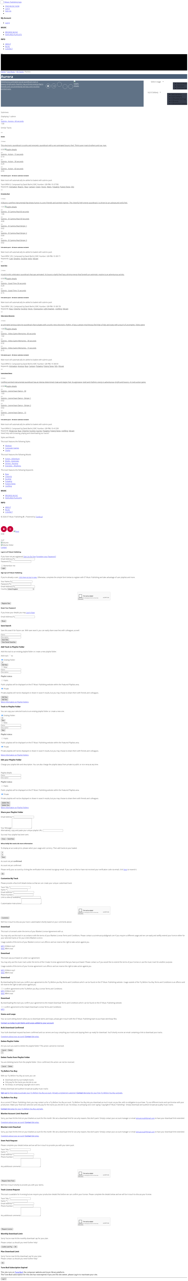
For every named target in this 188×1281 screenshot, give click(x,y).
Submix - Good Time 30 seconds (13, 283)
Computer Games (12, 448)
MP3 (3, 946)
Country (4, 589)
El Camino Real (5, 194)
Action (3, 136)
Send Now (11, 839)
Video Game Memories (7, 316)
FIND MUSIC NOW (12, 6)
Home (3, 71)
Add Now (4, 665)
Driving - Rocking (11, 463)
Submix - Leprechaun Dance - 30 (13, 391)
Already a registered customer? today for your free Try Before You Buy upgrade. (87, 1093)
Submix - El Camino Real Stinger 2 (14, 233)
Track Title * (5, 887)
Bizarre (21, 187)
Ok (3, 874)
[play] (4, 531)
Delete (10, 1050)
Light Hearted (49, 309)
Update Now (5, 803)
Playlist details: (6, 773)
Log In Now (30, 612)
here (125, 869)
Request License (7, 1229)
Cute (11, 258)
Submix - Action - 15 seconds (12, 154)
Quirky (7, 450)
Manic (49, 187)
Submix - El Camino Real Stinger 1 (14, 226)
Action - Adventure (12, 458)
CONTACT (9, 49)
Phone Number (7, 895)
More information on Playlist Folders (15, 702)
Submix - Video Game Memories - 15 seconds (18, 348)
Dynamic (17, 258)
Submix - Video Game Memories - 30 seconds (18, 341)
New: (6, 667)
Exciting (24, 258)
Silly (72, 187)
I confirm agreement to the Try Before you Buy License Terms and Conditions (32, 989)
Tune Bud (19, 1272)
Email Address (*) (7, 559)
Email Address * (7, 817)
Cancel (4, 1050)
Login (3, 568)
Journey (39, 431)
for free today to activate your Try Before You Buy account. (26, 1093)
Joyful (30, 258)
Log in (7, 8)
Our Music (11, 71)
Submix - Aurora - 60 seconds (12, 121)
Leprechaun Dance (6, 373)
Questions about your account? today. (20, 1036)
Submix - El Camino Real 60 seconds (15, 211)
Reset (3, 621)
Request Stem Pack (8, 1181)
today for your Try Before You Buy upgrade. (22, 1109)
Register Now (6, 603)
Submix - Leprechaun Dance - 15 (13, 412)
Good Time (4, 265)
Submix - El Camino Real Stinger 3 (14, 240)
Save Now (5, 639)
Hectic (43, 187)
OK (15, 1247)
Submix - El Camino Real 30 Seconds (15, 219)
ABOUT (8, 44)
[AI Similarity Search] (48, 86)
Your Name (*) (6, 581)
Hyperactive (38, 309)
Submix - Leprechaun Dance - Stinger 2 (16, 405)
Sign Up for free (30, 556)
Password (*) (6, 561)
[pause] (10, 531)
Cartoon (32, 187)
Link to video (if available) (10, 897)
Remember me (9, 565)
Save (3, 857)
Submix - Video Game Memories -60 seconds (18, 333)
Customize (5, 918)
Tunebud (39, 517)
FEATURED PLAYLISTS (13, 34)
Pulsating (55, 187)
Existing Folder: (9, 660)
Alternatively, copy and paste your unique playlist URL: (21, 830)
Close (3, 839)
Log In (7, 23)
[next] (16, 531)
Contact (4, 547)
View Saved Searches (9, 642)
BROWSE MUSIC (11, 32)
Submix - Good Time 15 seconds (13, 290)
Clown (38, 187)
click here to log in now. (28, 577)
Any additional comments (10, 1166)
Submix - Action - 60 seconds (12, 168)
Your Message (6, 828)
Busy (26, 187)
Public (6, 680)
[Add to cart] (70, 86)
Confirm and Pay (7, 1247)
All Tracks (20, 71)
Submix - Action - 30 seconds (12, 161)
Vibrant (35, 258)
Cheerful (17, 309)
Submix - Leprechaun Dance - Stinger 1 (16, 398)
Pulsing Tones (65, 187)
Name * (4, 890)
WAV (3, 948)
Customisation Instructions (11, 903)
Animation (13, 187)
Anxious (21, 366)
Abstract (8, 445)
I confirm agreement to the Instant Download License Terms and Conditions (32, 1007)
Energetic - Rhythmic (13, 466)
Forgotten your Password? (46, 556)
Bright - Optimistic (12, 461)
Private (6, 688)
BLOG (7, 46)
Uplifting (58, 309)
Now (3, 720)
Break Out (13, 431)
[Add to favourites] (65, 86)
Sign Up (8, 11)
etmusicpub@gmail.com (145, 1118)
